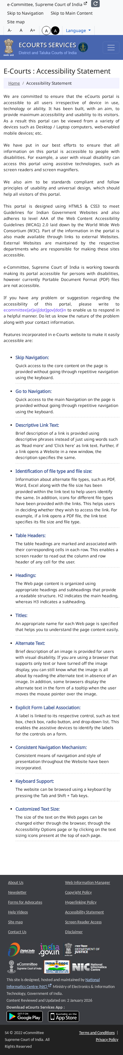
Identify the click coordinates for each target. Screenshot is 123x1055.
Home (14, 83)
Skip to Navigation (25, 13)
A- (10, 30)
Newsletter (17, 893)
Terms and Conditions (97, 1033)
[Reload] (95, 3)
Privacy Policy (107, 1040)
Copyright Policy (78, 893)
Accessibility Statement (84, 912)
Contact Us (17, 932)
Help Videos (18, 912)
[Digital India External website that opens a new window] (21, 951)
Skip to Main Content (72, 13)
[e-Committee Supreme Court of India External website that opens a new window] (24, 968)
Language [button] (76, 30)
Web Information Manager (87, 883)
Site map (16, 22)
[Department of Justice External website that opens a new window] (82, 951)
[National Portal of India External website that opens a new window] (49, 951)
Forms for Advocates (25, 902)
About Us (15, 883)
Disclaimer (74, 932)
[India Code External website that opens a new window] (57, 968)
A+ (32, 30)
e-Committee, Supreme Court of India (45, 4)
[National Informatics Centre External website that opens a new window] (89, 968)
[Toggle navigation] (111, 48)
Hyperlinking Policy (80, 902)
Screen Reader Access (83, 922)
